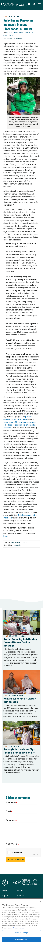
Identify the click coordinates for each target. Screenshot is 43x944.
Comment (10, 820)
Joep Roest (8, 35)
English (20, 5)
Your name (11, 802)
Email (8, 811)
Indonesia (16, 545)
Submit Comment (15, 859)
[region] (21, 921)
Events (20, 895)
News (20, 890)
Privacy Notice (18, 928)
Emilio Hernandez (26, 32)
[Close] (40, 901)
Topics (5, 895)
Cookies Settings (21, 933)
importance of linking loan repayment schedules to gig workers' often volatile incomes (20, 425)
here (5, 536)
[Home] (7, 4)
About (5, 890)
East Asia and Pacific (19, 542)
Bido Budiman (12, 32)
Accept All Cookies (21, 939)
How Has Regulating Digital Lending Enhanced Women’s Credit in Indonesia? (20, 642)
